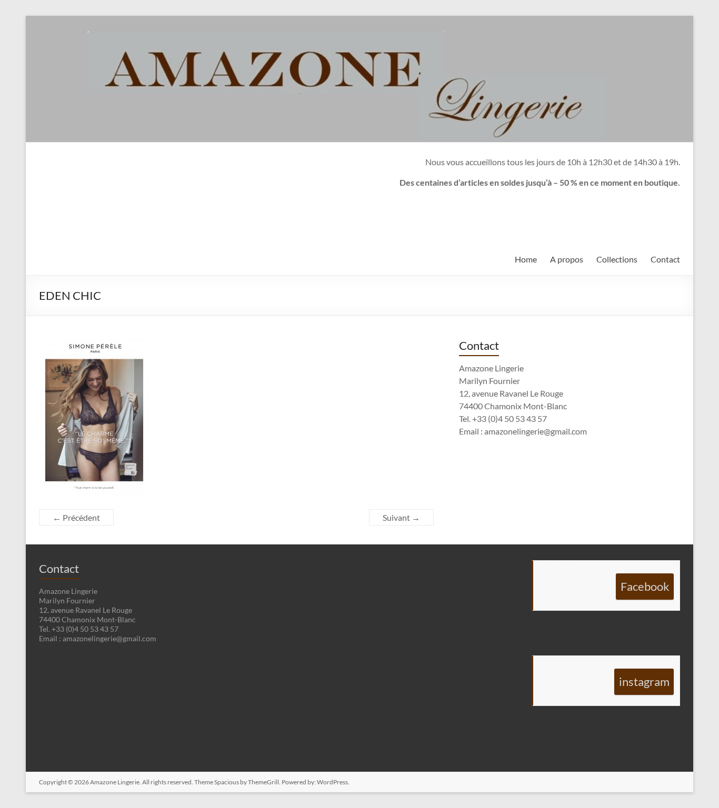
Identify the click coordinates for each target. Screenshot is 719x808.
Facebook (645, 586)
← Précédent (76, 517)
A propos (566, 259)
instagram (644, 681)
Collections (616, 259)
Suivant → (401, 517)
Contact (665, 259)
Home (526, 259)
